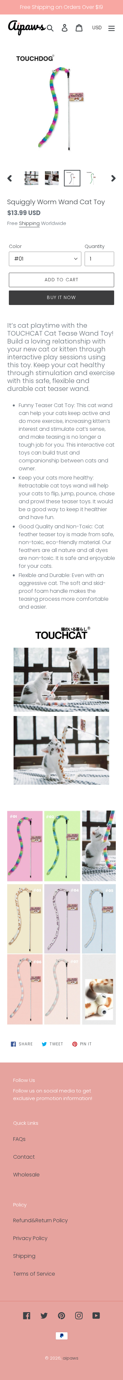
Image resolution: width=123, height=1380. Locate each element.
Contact (24, 1157)
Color (15, 246)
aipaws (70, 1358)
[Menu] (111, 27)
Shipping (29, 223)
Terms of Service (34, 1274)
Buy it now (61, 297)
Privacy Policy (30, 1238)
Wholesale (26, 1174)
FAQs (19, 1139)
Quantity (95, 246)
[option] (31, 178)
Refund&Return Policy (40, 1220)
